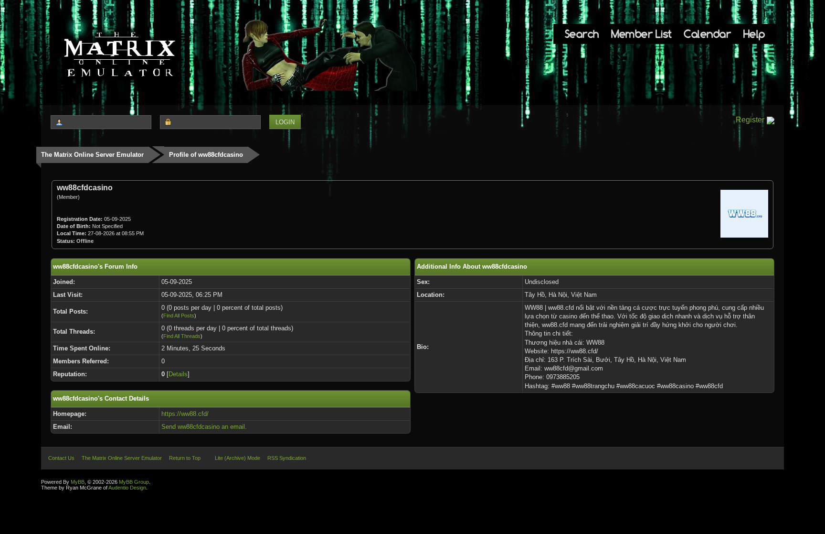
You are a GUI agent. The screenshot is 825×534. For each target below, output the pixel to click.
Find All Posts (178, 315)
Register (750, 120)
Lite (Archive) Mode (237, 458)
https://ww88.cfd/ (185, 413)
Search (582, 33)
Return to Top (185, 458)
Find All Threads (182, 336)
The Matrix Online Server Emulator (92, 154)
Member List (641, 33)
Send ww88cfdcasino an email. (204, 426)
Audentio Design (127, 487)
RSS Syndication (286, 458)
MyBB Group (134, 482)
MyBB (78, 482)
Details (178, 374)
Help (754, 33)
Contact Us (61, 458)
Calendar (707, 33)
